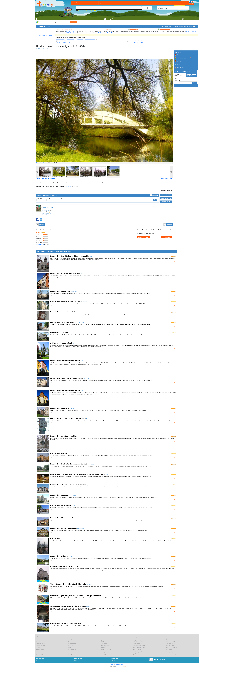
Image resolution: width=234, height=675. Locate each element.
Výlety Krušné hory (137, 651)
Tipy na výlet (60, 41)
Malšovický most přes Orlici (41, 162)
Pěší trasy (143, 42)
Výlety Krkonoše (137, 649)
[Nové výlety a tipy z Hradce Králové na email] (194, 26)
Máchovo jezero (72, 638)
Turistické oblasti (105, 638)
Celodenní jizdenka (165, 201)
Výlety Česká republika (138, 638)
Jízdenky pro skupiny (166, 194)
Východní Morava (105, 640)
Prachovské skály (72, 649)
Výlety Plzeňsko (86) (170, 641)
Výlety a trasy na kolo (170, 651)
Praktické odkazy (115, 658)
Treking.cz (135, 654)
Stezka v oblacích (72, 651)
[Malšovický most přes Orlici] (104, 110)
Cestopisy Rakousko (40, 640)
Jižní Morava (103, 641)
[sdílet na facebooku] (37, 219)
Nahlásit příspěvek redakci (46, 214)
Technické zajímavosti (90, 39)
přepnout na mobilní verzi (117, 664)
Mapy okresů (81, 10)
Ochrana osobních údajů (171, 654)
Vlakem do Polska (40, 654)
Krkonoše (103, 647)
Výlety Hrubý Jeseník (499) (139, 647)
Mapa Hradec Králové (165, 29)
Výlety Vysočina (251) (170, 645)
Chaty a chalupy (134, 29)
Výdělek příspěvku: (44, 208)
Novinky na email (159, 659)
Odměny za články (77, 658)
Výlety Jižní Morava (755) (171, 647)
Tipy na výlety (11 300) (91, 10)
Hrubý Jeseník (104, 643)
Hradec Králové (44, 26)
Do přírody (59, 42)
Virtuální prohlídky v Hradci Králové (63, 29)
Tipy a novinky (109, 29)
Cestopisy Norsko (40, 647)
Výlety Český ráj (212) (138, 641)
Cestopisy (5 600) (40, 638)
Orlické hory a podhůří (106, 651)
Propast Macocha (72, 643)
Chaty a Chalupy (180, 67)
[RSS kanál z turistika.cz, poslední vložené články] (124, 666)
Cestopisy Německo (40, 643)
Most (55, 48)
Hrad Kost (70, 645)
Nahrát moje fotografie (167, 178)
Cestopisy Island (40, 653)
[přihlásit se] (191, 2)
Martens (60, 162)
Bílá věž (187, 31)
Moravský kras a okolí (106, 649)
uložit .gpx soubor (68, 186)
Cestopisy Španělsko (41, 645)
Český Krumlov (71, 654)
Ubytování (179, 61)
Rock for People (111, 33)
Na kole (64, 42)
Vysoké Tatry (104, 654)
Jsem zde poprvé (40, 658)
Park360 (100, 33)
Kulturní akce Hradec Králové (45, 35)
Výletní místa (80, 39)
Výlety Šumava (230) (137, 643)
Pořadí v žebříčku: (40, 244)
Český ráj (103, 653)
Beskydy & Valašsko (105, 645)
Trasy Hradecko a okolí (134, 41)
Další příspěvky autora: (45, 210)
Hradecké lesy (73, 33)
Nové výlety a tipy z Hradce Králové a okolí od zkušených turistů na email (176, 26)
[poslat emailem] (41, 219)
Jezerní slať (70, 640)
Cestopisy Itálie (39, 641)
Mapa (178, 55)
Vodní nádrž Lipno (72, 641)
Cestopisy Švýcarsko (40, 649)
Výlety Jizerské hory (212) (139, 645)
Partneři (75, 660)
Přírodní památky (70, 39)
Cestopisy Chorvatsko (41, 651)
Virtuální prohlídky (170, 653)
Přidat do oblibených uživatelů (48, 207)
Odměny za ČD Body (166, 198)
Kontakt (113, 660)
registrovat (191, 3)
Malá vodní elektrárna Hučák (62, 33)
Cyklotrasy (131, 42)
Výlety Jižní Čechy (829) (138, 640)
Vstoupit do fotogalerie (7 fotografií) (45, 178)
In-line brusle (137, 42)
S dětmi (69, 42)
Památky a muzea (60, 39)
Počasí (178, 64)
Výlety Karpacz (169, 649)
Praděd (70, 647)
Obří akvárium (193, 31)
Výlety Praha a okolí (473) (171, 638)
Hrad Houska (71, 653)
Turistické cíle (39, 48)
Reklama (38, 660)
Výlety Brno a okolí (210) (171, 640)
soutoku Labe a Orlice (71, 31)
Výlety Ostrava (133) (170, 643)
